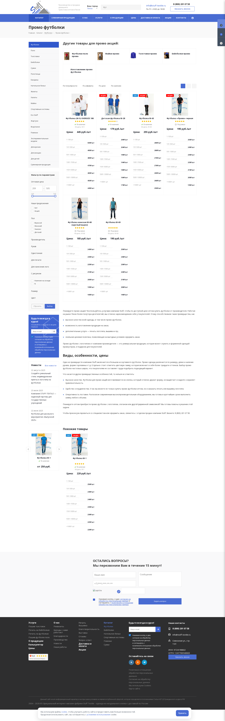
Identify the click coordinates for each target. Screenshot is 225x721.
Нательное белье (112, 633)
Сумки (106, 644)
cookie (64, 712)
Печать (82, 623)
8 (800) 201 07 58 (181, 4)
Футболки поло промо (80, 54)
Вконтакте (131, 662)
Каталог (108, 623)
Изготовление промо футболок (82, 70)
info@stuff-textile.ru (156, 5)
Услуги (32, 623)
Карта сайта (134, 688)
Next (59, 449)
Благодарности (61, 636)
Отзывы (82, 636)
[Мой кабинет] (192, 18)
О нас (57, 623)
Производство (60, 639)
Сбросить (37, 306)
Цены (32, 648)
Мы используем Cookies (140, 685)
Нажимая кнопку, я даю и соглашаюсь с (45, 345)
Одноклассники (137, 662)
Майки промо (112, 53)
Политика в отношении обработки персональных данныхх (141, 672)
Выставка (83, 633)
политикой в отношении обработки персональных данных (116, 603)
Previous (28, 449)
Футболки (108, 626)
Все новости (50, 365)
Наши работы (60, 647)
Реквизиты (59, 626)
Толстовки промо (148, 53)
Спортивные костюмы (114, 637)
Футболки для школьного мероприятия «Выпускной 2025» (42, 417)
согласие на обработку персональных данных (44, 340)
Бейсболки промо (181, 53)
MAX (151, 662)
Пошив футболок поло (39, 637)
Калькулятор (36, 644)
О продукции (36, 641)
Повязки (108, 641)
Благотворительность (89, 629)
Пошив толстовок (37, 626)
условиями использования (98, 714)
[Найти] (138, 7)
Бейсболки (109, 630)
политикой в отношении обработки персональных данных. (45, 350)
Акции (82, 650)
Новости (58, 643)
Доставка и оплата (85, 645)
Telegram (144, 662)
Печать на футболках (39, 633)
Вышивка (83, 625)
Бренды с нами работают (61, 631)
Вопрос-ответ (85, 640)
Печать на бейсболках (39, 630)
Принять (182, 713)
